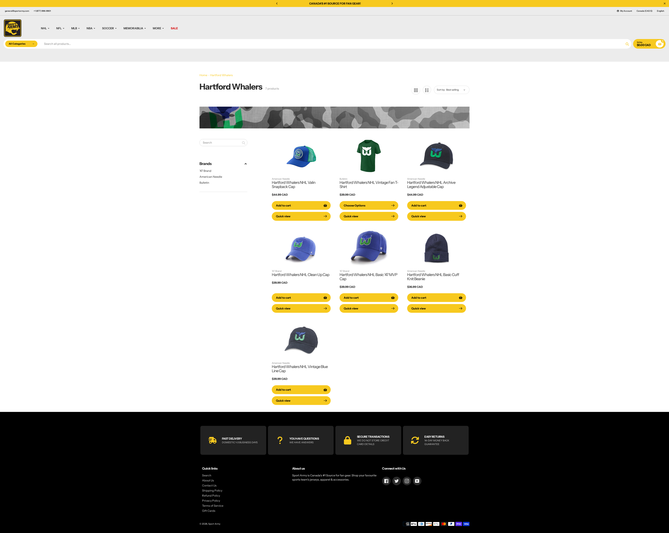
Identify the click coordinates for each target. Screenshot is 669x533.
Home (203, 75)
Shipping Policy (212, 490)
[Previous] (277, 3)
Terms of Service (212, 505)
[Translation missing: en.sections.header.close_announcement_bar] (664, 3)
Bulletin (204, 182)
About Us (208, 480)
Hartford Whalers (221, 75)
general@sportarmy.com (17, 11)
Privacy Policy (211, 500)
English (660, 11)
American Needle (210, 176)
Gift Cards (208, 510)
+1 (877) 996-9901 (42, 11)
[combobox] (223, 142)
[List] (427, 90)
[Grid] (416, 90)
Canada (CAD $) (644, 11)
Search (206, 475)
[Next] (392, 3)
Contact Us (209, 485)
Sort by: (441, 89)
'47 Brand (205, 170)
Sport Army (214, 523)
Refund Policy (211, 495)
